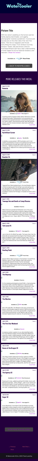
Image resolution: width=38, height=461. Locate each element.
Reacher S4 (6, 157)
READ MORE (32, 125)
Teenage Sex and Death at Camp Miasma (16, 201)
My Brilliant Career (8, 132)
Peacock (22, 329)
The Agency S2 (7, 372)
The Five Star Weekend (10, 323)
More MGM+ (24, 304)
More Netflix (25, 138)
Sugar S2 (5, 397)
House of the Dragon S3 (10, 348)
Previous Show (12, 447)
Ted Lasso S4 (6, 226)
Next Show (26, 446)
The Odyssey (6, 274)
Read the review (14, 52)
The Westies (6, 299)
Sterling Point (7, 250)
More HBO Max (25, 353)
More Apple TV (25, 113)
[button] (19, 10)
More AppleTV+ (25, 231)
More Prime (26, 58)
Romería (5, 88)
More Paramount (26, 378)
